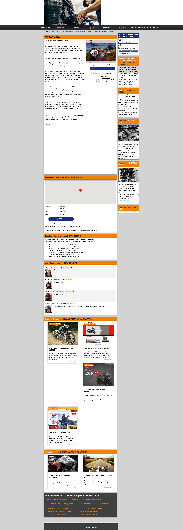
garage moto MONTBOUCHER (74, 116)
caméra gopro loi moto (124, 152)
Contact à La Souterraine (60, 505)
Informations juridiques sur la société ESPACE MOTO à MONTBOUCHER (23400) (72, 230)
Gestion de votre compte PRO (128, 212)
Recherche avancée (123, 53)
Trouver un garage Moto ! (128, 51)
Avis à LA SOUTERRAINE (95, 504)
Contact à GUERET (57, 508)
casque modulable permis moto (128, 150)
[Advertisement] (120, 14)
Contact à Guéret (89, 514)
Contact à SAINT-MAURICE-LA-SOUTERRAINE (62, 500)
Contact (88, 527)
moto (136, 144)
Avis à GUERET (89, 511)
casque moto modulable (130, 154)
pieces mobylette (122, 148)
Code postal (49, 209)
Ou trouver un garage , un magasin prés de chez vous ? (128, 102)
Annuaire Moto (45, 28)
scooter (130, 148)
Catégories (122, 28)
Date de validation (50, 226)
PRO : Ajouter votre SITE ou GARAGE (137, 28)
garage (126, 144)
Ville (46, 211)
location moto (132, 144)
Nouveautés (61, 28)
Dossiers (76, 28)
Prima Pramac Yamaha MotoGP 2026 (126, 157)
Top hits (91, 28)
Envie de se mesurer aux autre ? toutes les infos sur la (128, 114)
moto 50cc (120, 146)
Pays (46, 214)
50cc (119, 144)
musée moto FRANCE (131, 146)
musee (124, 146)
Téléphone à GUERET (58, 511)
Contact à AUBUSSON (93, 508)
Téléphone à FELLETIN (92, 499)
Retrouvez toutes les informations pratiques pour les (127, 108)
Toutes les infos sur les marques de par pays (128, 96)
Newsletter (94, 527)
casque (123, 144)
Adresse (47, 206)
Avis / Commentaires (51, 223)
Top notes (106, 28)
